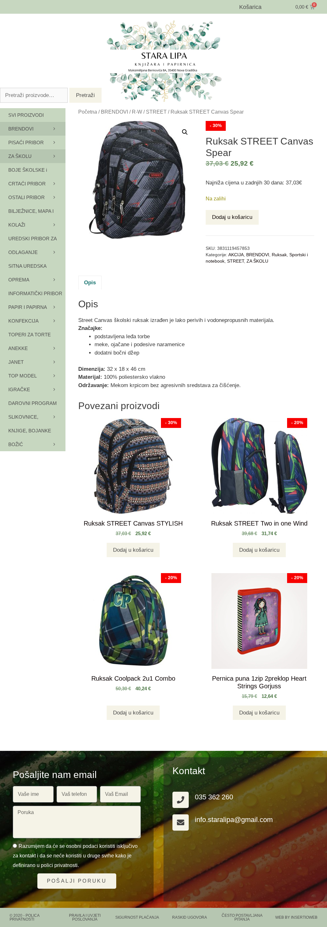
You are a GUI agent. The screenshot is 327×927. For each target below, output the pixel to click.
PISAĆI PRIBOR (26, 142)
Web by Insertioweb (296, 917)
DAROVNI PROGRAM (32, 403)
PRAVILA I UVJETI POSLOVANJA (85, 917)
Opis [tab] (90, 283)
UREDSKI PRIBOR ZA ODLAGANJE (32, 245)
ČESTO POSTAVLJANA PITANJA (242, 917)
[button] (185, 132)
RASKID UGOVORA (189, 917)
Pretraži (85, 95)
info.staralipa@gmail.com (234, 820)
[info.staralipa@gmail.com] (180, 822)
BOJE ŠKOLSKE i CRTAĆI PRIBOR (27, 176)
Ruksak (279, 254)
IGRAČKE (19, 389)
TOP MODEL (22, 375)
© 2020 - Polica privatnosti (24, 917)
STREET (156, 112)
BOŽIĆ (15, 444)
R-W (137, 112)
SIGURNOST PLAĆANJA (137, 917)
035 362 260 (214, 797)
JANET (16, 362)
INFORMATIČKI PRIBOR (35, 293)
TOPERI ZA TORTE (29, 334)
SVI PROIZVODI (26, 115)
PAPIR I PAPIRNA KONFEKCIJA (27, 314)
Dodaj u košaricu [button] (133, 550)
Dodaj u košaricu (232, 217)
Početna (87, 112)
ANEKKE (18, 348)
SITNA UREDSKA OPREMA (27, 272)
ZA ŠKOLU (257, 261)
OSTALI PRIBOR (26, 197)
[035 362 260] (180, 800)
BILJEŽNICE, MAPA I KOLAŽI (31, 218)
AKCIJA (236, 254)
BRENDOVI (114, 112)
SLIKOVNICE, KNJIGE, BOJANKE (29, 423)
